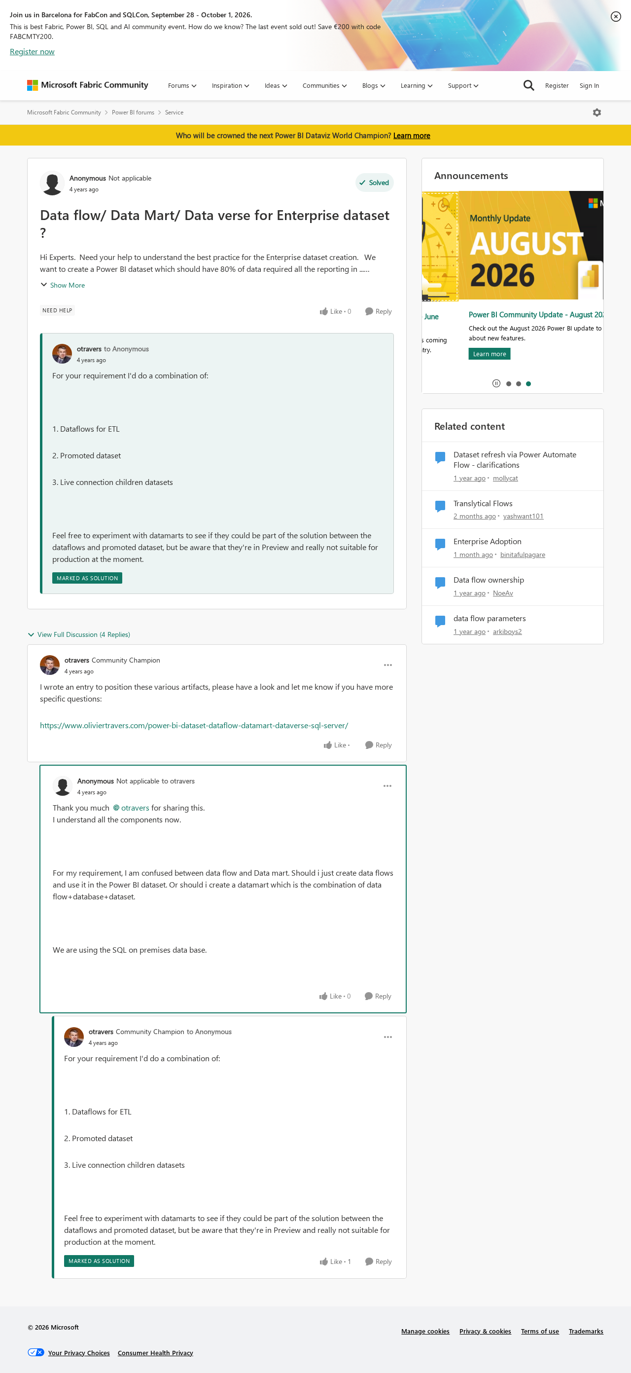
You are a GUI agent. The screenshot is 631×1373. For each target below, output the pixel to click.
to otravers (178, 780)
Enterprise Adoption (488, 541)
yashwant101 (523, 515)
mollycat (505, 477)
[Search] (529, 85)
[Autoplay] (496, 383)
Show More (67, 285)
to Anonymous (126, 348)
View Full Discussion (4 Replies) (83, 634)
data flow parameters (490, 618)
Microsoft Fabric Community (64, 112)
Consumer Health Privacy (155, 1352)
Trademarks (586, 1331)
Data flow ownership (489, 580)
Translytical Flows (483, 503)
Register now (32, 51)
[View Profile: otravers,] (62, 354)
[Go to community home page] (87, 85)
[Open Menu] (597, 112)
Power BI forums (133, 112)
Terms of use (540, 1331)
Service (174, 112)
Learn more (411, 135)
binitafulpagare (522, 554)
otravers (89, 348)
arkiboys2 (507, 631)
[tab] (508, 383)
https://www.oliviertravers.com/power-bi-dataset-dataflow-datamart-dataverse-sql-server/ (194, 725)
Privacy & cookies (485, 1331)
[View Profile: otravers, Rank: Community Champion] (50, 665)
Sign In (589, 85)
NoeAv (503, 592)
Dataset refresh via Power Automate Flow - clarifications (515, 459)
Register (557, 85)
